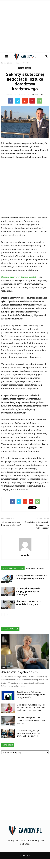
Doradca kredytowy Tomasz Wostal (18, 277)
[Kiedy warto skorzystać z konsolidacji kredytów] (8, 604)
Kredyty (28, 68)
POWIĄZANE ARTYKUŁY (13, 568)
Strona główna (6, 63)
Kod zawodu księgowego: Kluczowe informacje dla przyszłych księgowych (28, 733)
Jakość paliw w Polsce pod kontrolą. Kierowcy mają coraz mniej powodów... (31, 695)
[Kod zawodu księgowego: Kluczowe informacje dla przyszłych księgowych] (8, 733)
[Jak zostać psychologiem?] (25, 651)
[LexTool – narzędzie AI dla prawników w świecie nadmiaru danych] (8, 721)
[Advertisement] (25, 26)
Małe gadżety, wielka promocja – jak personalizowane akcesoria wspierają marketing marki (32, 708)
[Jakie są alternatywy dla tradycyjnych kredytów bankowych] (8, 591)
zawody (13, 95)
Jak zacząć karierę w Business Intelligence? (11, 523)
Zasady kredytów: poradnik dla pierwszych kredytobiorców (37, 525)
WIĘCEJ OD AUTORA (35, 568)
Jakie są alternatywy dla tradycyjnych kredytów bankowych (28, 591)
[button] (46, 56)
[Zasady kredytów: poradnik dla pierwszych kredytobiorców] (8, 578)
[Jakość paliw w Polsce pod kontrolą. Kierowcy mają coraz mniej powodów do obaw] (8, 695)
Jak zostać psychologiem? (20, 672)
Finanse (21, 68)
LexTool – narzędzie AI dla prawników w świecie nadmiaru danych (31, 720)
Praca (4, 667)
